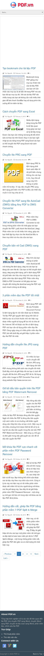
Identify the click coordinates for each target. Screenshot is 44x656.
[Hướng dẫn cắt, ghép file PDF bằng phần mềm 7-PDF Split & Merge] (14, 523)
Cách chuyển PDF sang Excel (19, 111)
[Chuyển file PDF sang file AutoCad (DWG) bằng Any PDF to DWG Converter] (14, 219)
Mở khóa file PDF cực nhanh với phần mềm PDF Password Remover (20, 450)
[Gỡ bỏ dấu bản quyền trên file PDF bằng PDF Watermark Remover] (14, 405)
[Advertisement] (22, 41)
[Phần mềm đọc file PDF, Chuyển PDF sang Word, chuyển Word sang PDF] (22, 4)
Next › (37, 554)
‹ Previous (7, 554)
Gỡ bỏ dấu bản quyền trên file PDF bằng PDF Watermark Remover (21, 390)
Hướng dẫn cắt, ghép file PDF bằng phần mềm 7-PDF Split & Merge (22, 507)
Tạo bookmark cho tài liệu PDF (19, 68)
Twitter (15, 646)
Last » (5, 558)
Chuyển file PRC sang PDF (17, 154)
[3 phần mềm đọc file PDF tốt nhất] (14, 305)
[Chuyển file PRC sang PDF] (14, 172)
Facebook (4, 646)
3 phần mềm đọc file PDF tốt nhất (21, 295)
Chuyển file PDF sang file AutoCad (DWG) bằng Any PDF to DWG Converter (21, 204)
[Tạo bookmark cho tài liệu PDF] (14, 82)
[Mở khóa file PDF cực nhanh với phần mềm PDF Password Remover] (14, 468)
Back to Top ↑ (38, 654)
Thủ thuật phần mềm (12, 634)
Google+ (9, 646)
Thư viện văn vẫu (10, 637)
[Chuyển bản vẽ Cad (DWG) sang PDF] (14, 259)
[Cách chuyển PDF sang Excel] (14, 125)
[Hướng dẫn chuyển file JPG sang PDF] (14, 360)
